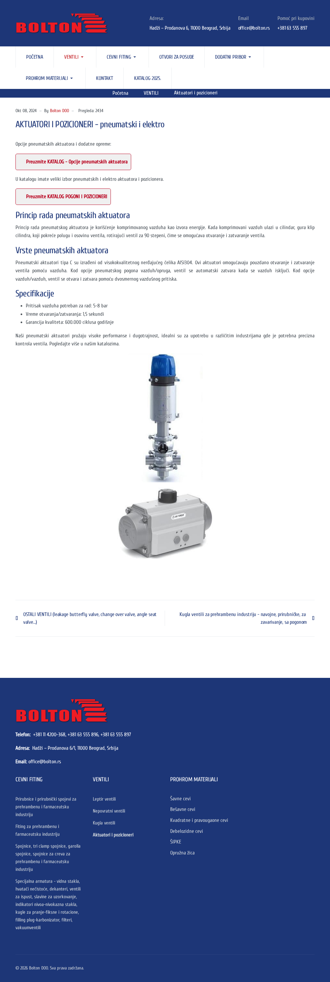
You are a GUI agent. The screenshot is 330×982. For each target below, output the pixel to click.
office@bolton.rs (44, 762)
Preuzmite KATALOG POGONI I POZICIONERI (66, 196)
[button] (75, 57)
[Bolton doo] (61, 710)
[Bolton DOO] (49, 23)
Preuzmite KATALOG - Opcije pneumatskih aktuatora (77, 162)
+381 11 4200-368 (49, 734)
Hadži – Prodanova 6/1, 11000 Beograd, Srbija (75, 748)
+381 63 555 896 (83, 734)
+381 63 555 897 (116, 734)
